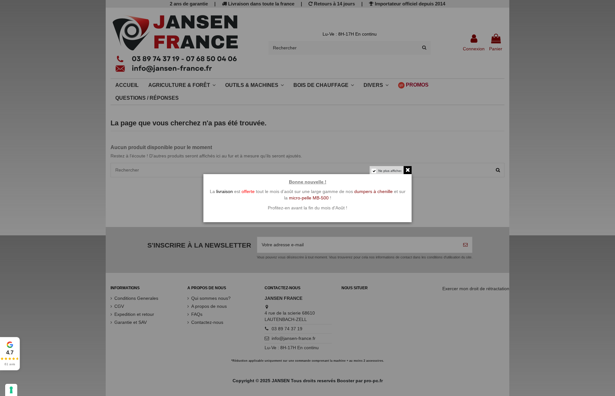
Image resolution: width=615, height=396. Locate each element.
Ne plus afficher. (390, 171)
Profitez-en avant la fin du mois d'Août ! (307, 207)
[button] (10, 353)
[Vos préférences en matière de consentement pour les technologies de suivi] (11, 390)
